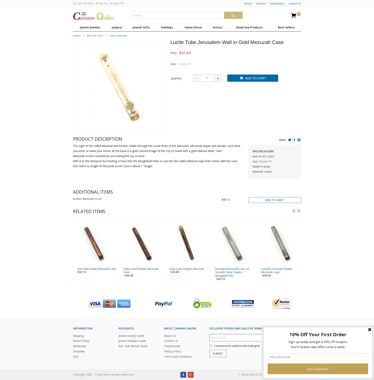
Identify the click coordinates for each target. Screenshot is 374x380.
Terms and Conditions (178, 356)
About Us (170, 335)
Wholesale (79, 346)
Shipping (261, 4)
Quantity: (176, 78)
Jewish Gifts (141, 27)
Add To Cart (255, 78)
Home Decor (193, 27)
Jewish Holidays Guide (132, 341)
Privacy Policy (172, 351)
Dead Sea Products (249, 27)
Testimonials (277, 4)
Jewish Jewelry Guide (131, 335)
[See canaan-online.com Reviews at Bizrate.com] (243, 303)
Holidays (167, 27)
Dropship (79, 351)
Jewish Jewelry (90, 27)
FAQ (76, 356)
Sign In (248, 4)
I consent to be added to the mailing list (236, 345)
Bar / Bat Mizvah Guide (133, 346)
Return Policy (81, 341)
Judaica (117, 27)
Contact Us (294, 4)
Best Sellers (286, 27)
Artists (218, 27)
